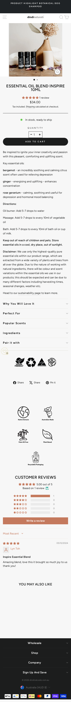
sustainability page (29, 293)
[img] (11, 543)
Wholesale (35, 643)
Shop (34, 653)
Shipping (30, 106)
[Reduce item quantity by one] (31, 134)
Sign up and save (35, 672)
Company (34, 662)
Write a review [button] (35, 520)
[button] (30, 97)
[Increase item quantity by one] (39, 134)
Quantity (35, 128)
